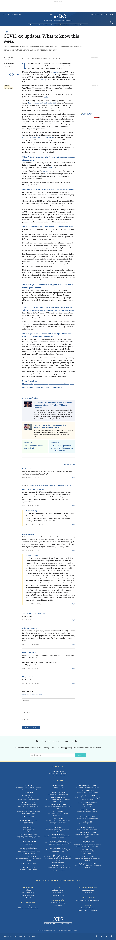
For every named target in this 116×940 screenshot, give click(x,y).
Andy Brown (10, 63)
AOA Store (28, 897)
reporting (55, 72)
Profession (63, 25)
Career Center (88, 892)
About (4, 14)
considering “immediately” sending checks (37, 137)
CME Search (58, 905)
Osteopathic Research (88, 908)
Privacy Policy (31, 936)
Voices (32, 25)
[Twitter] (9, 74)
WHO (46, 96)
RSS (15, 936)
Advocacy (74, 25)
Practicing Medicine (88, 890)
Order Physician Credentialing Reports (88, 900)
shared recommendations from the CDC (42, 102)
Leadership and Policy (28, 895)
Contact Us (10, 14)
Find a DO (28, 890)
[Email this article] (17, 74)
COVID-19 (7, 86)
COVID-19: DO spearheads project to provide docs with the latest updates (48, 383)
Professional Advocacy (58, 895)
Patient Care (43, 25)
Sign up (80, 755)
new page (45, 171)
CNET (50, 167)
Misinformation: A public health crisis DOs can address (42, 387)
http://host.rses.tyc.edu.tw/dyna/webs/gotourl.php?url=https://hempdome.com (41, 663)
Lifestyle (83, 25)
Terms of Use (22, 936)
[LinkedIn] (13, 74)
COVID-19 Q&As (8, 88)
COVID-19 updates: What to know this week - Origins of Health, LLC (50, 486)
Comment (25, 697)
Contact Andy (8, 67)
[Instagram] (111, 936)
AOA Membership (28, 892)
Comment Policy (8, 936)
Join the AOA (104, 15)
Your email (26, 720)
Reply (73, 478)
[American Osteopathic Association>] (111, 15)
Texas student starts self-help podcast (34, 446)
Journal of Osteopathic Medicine (88, 910)
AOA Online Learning (58, 902)
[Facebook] (5, 74)
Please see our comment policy (32, 694)
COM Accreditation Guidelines (28, 908)
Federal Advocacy (58, 890)
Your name (26, 712)
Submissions (17, 14)
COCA (28, 905)
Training (54, 25)
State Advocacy (58, 892)
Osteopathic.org (95, 15)
